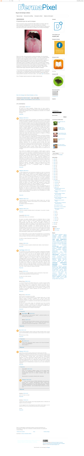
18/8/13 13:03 (25, 198)
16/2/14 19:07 (25, 393)
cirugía (53, 240)
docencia (61, 246)
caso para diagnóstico (28, 99)
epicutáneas (54, 248)
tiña (66, 272)
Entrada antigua (46, 431)
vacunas (61, 277)
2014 (55, 177)
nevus (65, 261)
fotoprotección (54, 250)
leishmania (63, 255)
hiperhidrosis (54, 253)
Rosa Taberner (25, 313)
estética (53, 249)
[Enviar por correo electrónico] (34, 98)
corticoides (58, 241)
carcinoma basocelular (62, 236)
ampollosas (61, 234)
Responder (21, 114)
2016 (55, 174)
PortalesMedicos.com (55, 96)
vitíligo (59, 278)
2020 (55, 168)
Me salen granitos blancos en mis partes (62, 145)
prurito (65, 268)
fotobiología (64, 249)
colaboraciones (59, 240)
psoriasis (61, 269)
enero (56, 220)
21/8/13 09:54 (32, 313)
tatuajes (65, 270)
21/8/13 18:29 (29, 368)
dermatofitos (64, 243)
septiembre (57, 185)
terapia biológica (61, 271)
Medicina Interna (56, 259)
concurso (65, 240)
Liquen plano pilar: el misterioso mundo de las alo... (60, 203)
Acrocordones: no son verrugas (60, 206)
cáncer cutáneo (62, 235)
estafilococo (64, 248)
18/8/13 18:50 (25, 243)
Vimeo (36, 95)
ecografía (65, 246)
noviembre (57, 182)
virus (57, 278)
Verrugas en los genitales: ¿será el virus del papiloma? (61, 128)
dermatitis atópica (63, 242)
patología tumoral (59, 264)
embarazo (54, 247)
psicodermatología (55, 269)
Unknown (21, 117)
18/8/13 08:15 (25, 170)
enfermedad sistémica (61, 247)
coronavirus (54, 241)
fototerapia (65, 250)
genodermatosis (55, 251)
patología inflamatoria (59, 262)
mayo (56, 214)
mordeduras (54, 261)
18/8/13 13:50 (25, 208)
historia (62, 253)
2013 (55, 179)
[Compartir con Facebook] (37, 98)
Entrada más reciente (21, 431)
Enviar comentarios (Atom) (26, 433)
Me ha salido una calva (58, 205)
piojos (53, 268)
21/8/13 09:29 (27, 294)
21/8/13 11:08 (27, 319)
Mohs (66, 260)
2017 (55, 173)
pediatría (54, 266)
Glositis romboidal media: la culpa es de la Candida (60, 198)
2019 (55, 169)
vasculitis (65, 277)
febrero (56, 218)
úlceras (62, 276)
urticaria (57, 277)
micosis (33, 99)
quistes (65, 269)
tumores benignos (56, 276)
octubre (56, 183)
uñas (66, 276)
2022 (55, 165)
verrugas (53, 278)
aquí (42, 73)
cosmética (62, 241)
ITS (57, 255)
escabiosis (59, 248)
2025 (55, 160)
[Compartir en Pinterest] (38, 98)
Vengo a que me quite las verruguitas (58, 209)
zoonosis (62, 278)
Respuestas (22, 311)
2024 (55, 162)
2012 (55, 222)
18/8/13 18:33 (26, 215)
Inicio (34, 431)
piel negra (59, 267)
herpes (65, 251)
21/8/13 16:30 (25, 351)
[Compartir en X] (36, 98)
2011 (54, 224)
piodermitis (64, 267)
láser (59, 255)
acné (53, 234)
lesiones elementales (57, 256)
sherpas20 (57, 270)
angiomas (65, 234)
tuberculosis (65, 275)
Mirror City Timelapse (21, 95)
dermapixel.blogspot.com (54, 444)
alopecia (56, 234)
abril (55, 215)
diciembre (56, 180)
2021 (55, 166)
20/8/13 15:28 (27, 281)
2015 (55, 176)
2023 (55, 163)
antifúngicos (54, 235)
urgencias (53, 277)
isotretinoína (54, 255)
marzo (56, 217)
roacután (53, 270)
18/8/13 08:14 (25, 117)
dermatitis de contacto (56, 243)
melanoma (65, 259)
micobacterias (54, 260)
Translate (60, 154)
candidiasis (22, 99)
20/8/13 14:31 (25, 271)
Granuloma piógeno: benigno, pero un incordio (59, 194)
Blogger (48, 447)
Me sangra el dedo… (58, 195)
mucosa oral (37, 99)
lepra (66, 255)
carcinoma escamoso (56, 237)
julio (55, 211)
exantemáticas (58, 249)
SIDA (60, 270)
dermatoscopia (55, 246)
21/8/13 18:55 (28, 379)
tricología (60, 275)
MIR (63, 260)
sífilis (62, 270)
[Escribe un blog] (35, 98)
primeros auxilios (61, 268)
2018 (55, 171)
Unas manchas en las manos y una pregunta (62, 134)
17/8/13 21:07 (27, 106)
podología (56, 268)
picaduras (54, 267)
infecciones (55, 254)
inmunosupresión (63, 254)
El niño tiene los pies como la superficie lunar (59, 189)
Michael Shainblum (30, 95)
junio (55, 212)
